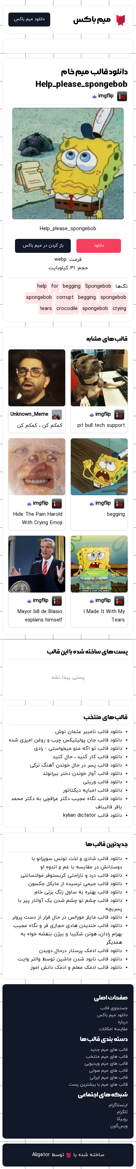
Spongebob (98, 286)
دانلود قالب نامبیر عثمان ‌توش (88, 732)
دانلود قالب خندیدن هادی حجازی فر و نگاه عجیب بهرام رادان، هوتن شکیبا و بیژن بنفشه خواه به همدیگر (67, 934)
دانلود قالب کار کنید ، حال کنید (87, 757)
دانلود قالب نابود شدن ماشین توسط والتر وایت (70, 959)
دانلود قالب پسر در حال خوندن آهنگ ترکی (76, 765)
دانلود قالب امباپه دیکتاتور (92, 790)
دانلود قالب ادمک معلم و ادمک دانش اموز (76, 968)
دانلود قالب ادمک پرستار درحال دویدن (80, 951)
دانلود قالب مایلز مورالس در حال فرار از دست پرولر (67, 917)
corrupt (65, 298)
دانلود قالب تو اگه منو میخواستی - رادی (78, 749)
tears (46, 309)
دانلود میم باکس (29, 19)
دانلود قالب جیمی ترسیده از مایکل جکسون (75, 884)
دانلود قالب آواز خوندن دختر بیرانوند (82, 774)
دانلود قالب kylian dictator (92, 816)
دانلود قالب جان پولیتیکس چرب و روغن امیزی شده (65, 740)
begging (72, 286)
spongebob (113, 298)
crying (119, 309)
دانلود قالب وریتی (102, 782)
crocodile (67, 309)
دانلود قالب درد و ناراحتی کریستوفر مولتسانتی (71, 875)
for (54, 286)
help (42, 286)
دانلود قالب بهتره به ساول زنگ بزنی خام (78, 892)
